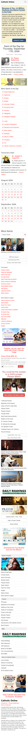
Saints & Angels (18, 54)
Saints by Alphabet (6, 272)
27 (15, 197)
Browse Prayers (5, 615)
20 (15, 194)
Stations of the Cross (7, 419)
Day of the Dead (5, 316)
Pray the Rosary (5, 432)
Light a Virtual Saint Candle (14, 262)
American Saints (5, 284)
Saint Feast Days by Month (9, 279)
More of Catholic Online (8, 657)
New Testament (5, 643)
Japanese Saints (6, 291)
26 (12, 197)
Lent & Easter (5, 660)
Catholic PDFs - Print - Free (14, 435)
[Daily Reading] (14, 492)
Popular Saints (5, 270)
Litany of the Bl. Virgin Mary (9, 406)
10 (5, 192)
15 (21, 192)
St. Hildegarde (6, 113)
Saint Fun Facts (5, 588)
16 (2, 194)
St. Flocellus (5, 110)
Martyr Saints (5, 293)
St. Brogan (5, 101)
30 (2, 200)
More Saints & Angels (7, 595)
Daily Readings (5, 641)
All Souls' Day (5, 314)
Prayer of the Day (6, 612)
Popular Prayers (5, 411)
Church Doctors (5, 323)
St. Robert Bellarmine (15, 59)
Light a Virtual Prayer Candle (14, 437)
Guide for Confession (7, 610)
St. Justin (5, 121)
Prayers (4, 599)
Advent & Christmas (6, 663)
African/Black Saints (7, 286)
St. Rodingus (6, 133)
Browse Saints (5, 580)
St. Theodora (6, 140)
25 (8, 197)
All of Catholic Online (7, 670)
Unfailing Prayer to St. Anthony (10, 429)
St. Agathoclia (6, 95)
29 (21, 197)
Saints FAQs (4, 307)
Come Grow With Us (9, 356)
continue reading (18, 74)
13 (15, 192)
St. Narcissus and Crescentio (10, 127)
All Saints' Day (5, 312)
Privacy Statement (14, 703)
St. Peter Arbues (7, 130)
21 (18, 194)
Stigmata (3, 319)
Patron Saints (5, 585)
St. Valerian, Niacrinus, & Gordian (11, 146)
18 (8, 194)
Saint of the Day (5, 274)
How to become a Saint (7, 300)
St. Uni (4, 143)
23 (2, 197)
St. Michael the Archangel (8, 424)
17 (5, 194)
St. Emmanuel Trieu (7, 107)
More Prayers (5, 625)
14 (18, 192)
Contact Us (4, 703)
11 (8, 192)
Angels (3, 326)
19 (12, 194)
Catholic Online (9, 54)
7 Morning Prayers (6, 401)
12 (12, 192)
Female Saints (5, 277)
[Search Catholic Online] (25, 234)
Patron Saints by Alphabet (8, 281)
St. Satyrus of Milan (7, 136)
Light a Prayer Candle (14, 520)
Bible (3, 629)
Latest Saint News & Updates (9, 309)
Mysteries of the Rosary (8, 403)
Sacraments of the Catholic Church (11, 623)
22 (21, 194)
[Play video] (14, 385)
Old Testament (5, 646)
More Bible (4, 654)
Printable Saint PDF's (14, 259)
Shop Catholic (14, 524)
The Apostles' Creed (7, 426)
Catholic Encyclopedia (7, 665)
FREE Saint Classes (13, 257)
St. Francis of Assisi (6, 421)
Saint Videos (4, 303)
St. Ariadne (5, 98)
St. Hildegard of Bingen (9, 116)
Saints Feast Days (6, 572)
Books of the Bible (6, 648)
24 (5, 197)
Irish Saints (4, 288)
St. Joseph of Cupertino (17, 157)
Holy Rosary (4, 620)
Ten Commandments (7, 651)
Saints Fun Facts (6, 305)
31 (5, 200)
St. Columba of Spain (8, 104)
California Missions (6, 321)
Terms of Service (6, 705)
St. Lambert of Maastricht (9, 124)
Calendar (3, 668)
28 (18, 197)
